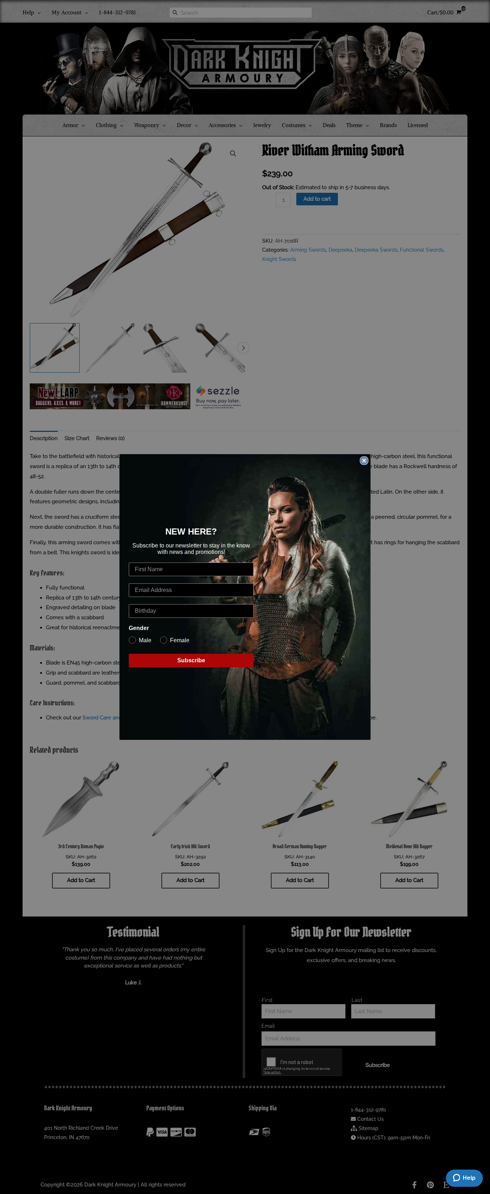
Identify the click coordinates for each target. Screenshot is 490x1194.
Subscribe (191, 660)
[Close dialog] (364, 460)
